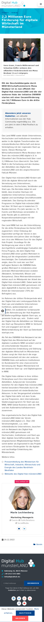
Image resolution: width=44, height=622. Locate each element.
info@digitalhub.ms (12, 577)
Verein (14, 13)
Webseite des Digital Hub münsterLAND (23, 474)
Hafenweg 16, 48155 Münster (16, 571)
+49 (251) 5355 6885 (12, 574)
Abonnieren (33, 583)
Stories (5, 13)
